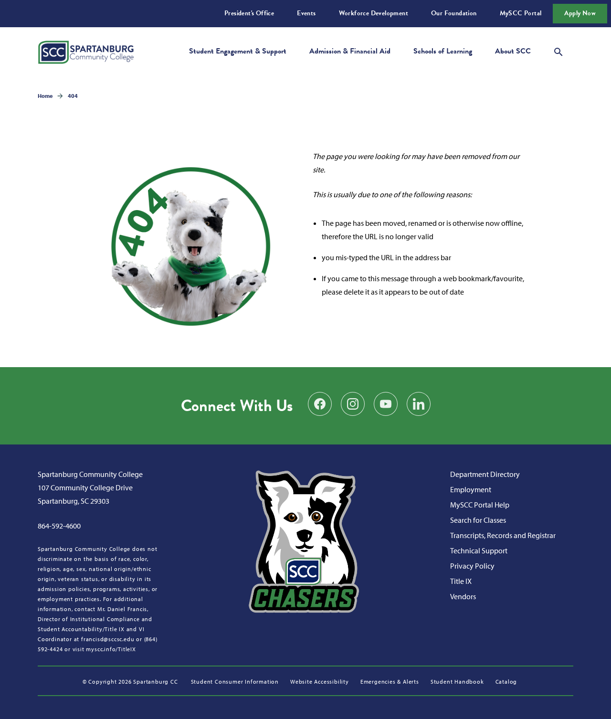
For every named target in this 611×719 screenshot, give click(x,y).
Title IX (461, 581)
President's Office (249, 13)
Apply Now (580, 13)
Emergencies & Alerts (389, 681)
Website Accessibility (319, 681)
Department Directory (485, 474)
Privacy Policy (472, 566)
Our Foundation (454, 13)
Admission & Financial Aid (349, 51)
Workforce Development (373, 13)
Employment (470, 489)
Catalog (506, 681)
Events (306, 13)
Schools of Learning (442, 51)
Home (45, 95)
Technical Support (478, 550)
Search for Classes (478, 520)
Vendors (463, 596)
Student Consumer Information (235, 681)
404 (73, 95)
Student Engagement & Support (237, 51)
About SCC (513, 51)
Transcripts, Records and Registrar (503, 535)
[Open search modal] (558, 50)
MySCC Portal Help (479, 504)
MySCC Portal (521, 13)
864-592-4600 (59, 525)
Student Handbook (457, 681)
